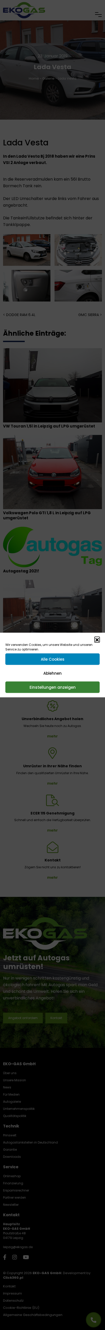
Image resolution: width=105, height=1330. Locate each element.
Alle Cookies (52, 659)
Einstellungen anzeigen (53, 687)
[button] (97, 639)
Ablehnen (52, 673)
